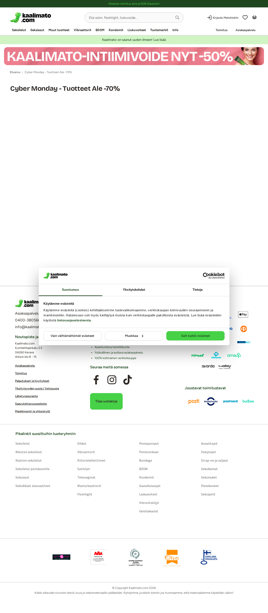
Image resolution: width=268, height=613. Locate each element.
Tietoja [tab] (198, 289)
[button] (177, 17)
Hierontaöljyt (149, 503)
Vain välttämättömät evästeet (72, 336)
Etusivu (15, 72)
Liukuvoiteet (137, 30)
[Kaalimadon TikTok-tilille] (127, 380)
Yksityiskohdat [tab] (134, 289)
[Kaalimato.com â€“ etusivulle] (30, 303)
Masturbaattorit (89, 486)
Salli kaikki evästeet (195, 336)
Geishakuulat (148, 511)
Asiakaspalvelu (246, 30)
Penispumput (149, 444)
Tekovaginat (86, 477)
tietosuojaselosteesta (74, 320)
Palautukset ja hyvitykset (32, 381)
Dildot (81, 444)
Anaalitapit (209, 444)
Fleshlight (84, 494)
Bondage (145, 460)
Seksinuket (209, 477)
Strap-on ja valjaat (214, 460)
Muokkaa (131, 336)
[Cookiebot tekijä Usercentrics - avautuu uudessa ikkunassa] (206, 276)
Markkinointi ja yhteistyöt (32, 411)
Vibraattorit (82, 30)
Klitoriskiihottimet (91, 460)
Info (175, 30)
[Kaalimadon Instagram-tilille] (112, 380)
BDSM (100, 30)
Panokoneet (210, 486)
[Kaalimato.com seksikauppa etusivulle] (45, 17)
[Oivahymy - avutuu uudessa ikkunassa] (172, 557)
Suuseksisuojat (150, 486)
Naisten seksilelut (28, 460)
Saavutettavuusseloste (31, 404)
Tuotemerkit (159, 30)
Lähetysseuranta (26, 396)
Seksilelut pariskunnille (32, 469)
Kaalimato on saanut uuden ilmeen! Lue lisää (134, 40)
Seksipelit (208, 494)
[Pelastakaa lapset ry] (61, 557)
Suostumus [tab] (70, 289)
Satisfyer (83, 469)
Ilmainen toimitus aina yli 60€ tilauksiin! (134, 3)
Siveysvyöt (208, 452)
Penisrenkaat (149, 452)
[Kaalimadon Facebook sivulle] (96, 380)
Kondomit (116, 30)
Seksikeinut (209, 469)
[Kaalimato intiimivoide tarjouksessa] (134, 56)
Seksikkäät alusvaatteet (32, 486)
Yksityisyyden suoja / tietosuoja (37, 388)
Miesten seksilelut (28, 452)
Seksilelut (19, 30)
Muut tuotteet (59, 30)
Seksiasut (37, 30)
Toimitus (222, 30)
